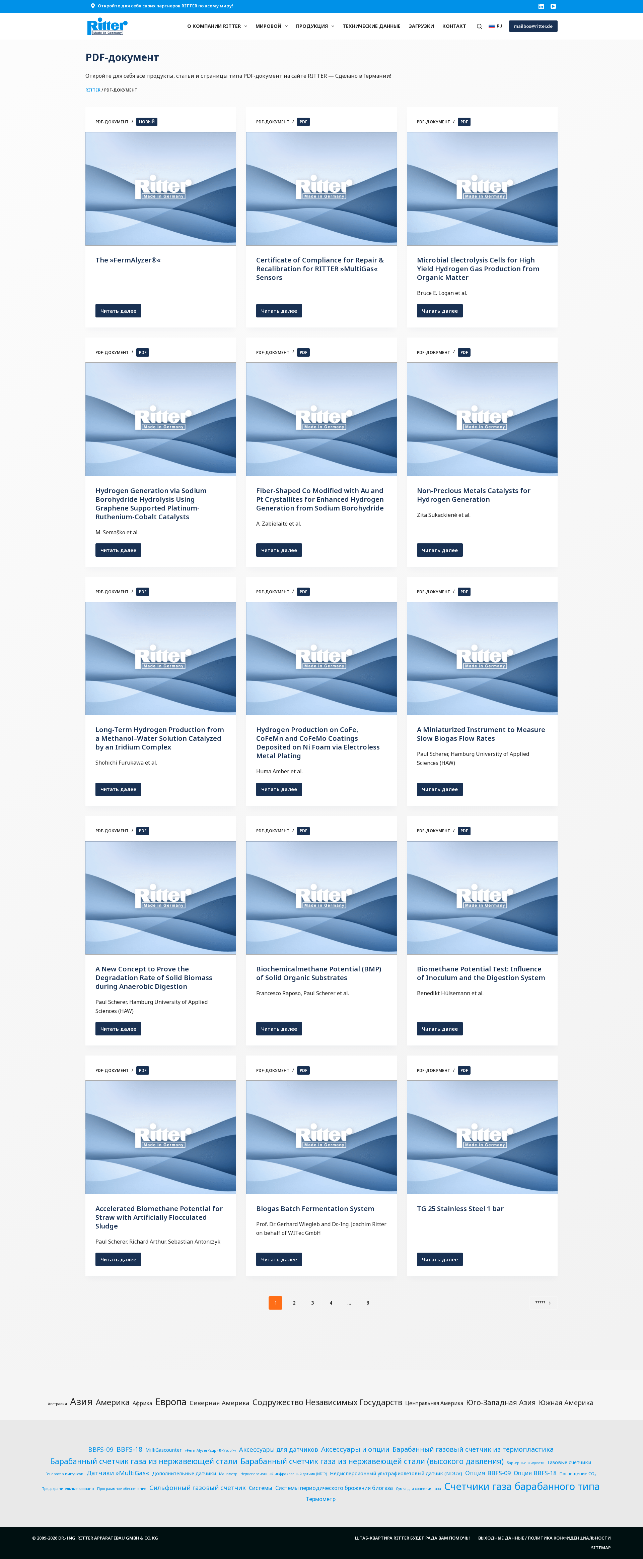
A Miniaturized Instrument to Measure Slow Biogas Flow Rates (481, 734)
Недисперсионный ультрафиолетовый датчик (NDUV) (396, 1473)
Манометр (228, 1474)
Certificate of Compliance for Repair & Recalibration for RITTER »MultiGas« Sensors (320, 268)
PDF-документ (112, 122)
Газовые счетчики (569, 1462)
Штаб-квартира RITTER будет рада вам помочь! (412, 1538)
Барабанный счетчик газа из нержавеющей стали (143, 1461)
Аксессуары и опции (355, 1449)
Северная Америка (219, 1402)
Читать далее (120, 312)
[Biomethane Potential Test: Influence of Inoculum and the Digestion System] (482, 898)
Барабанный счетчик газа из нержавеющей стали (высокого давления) (372, 1461)
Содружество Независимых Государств (327, 1402)
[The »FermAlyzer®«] (160, 189)
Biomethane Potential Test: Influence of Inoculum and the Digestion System (481, 973)
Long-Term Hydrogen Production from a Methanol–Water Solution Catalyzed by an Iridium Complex (159, 738)
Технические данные (372, 26)
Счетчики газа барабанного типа (522, 1486)
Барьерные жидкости (526, 1462)
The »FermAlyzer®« (128, 259)
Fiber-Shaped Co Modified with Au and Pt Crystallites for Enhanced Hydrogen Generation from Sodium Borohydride (320, 499)
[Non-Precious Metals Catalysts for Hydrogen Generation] (482, 419)
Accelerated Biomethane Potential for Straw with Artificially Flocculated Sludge (159, 1217)
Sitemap (601, 1548)
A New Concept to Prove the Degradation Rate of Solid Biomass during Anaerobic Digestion (153, 977)
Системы (260, 1488)
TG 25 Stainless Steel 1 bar (460, 1208)
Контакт (454, 26)
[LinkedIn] (541, 6)
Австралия (57, 1403)
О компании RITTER (214, 26)
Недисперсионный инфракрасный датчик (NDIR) (283, 1474)
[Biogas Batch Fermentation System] (321, 1137)
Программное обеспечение (121, 1488)
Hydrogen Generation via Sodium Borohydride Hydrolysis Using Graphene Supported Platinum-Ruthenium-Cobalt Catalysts (151, 503)
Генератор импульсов (64, 1474)
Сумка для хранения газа (418, 1488)
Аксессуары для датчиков (278, 1449)
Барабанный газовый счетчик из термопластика (473, 1449)
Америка (113, 1401)
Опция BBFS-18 (535, 1473)
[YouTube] (553, 6)
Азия (81, 1401)
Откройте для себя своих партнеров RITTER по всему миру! (165, 6)
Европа (171, 1401)
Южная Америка (566, 1402)
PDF (303, 122)
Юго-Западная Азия (501, 1402)
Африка (142, 1403)
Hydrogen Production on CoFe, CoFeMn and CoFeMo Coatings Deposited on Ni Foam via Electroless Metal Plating (318, 742)
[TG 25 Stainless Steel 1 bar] (482, 1137)
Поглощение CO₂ (578, 1474)
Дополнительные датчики (184, 1473)
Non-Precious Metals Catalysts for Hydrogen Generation (473, 495)
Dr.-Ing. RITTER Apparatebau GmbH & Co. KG (108, 1538)
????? (540, 1303)
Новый (147, 122)
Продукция (312, 26)
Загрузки (421, 26)
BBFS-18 (129, 1449)
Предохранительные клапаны (68, 1488)
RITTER (92, 90)
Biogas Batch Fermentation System (315, 1208)
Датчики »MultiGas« (117, 1472)
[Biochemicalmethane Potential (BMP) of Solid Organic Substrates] (321, 898)
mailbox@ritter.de (533, 26)
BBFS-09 (101, 1449)
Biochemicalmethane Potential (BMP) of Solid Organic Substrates (318, 973)
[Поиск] (479, 26)
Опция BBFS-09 (488, 1472)
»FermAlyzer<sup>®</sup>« (210, 1450)
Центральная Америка (434, 1403)
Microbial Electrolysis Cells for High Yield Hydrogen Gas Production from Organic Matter (478, 268)
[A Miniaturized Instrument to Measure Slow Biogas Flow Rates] (482, 659)
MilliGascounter (163, 1449)
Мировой (268, 26)
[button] (495, 26)
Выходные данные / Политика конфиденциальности (544, 1538)
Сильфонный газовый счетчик (197, 1487)
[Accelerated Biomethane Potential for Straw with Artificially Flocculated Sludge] (160, 1137)
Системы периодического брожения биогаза (334, 1488)
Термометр (321, 1499)
